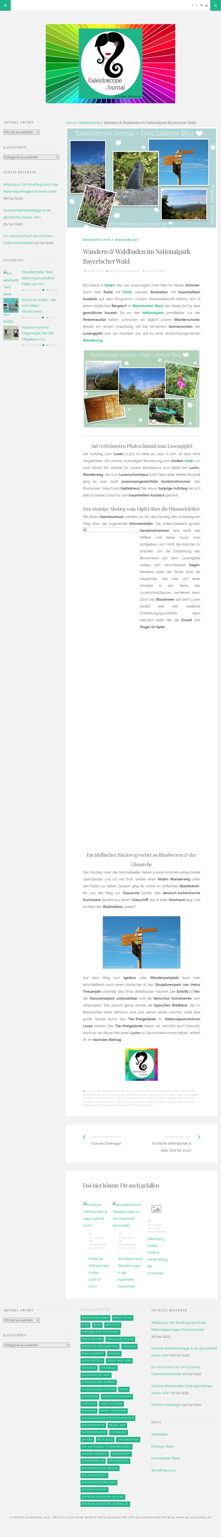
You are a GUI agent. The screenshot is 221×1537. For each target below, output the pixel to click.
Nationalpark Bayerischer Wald (107, 1102)
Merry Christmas (113, 1410)
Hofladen (89, 1368)
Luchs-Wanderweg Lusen (176, 1098)
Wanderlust (127, 239)
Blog (85, 1325)
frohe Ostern (92, 1339)
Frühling (129, 1346)
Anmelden (159, 1434)
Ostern (87, 1439)
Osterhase (118, 1432)
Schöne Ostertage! (166, 1405)
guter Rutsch (92, 1360)
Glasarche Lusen (162, 1094)
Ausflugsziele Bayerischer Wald (155, 1091)
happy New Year (119, 1360)
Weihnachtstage (94, 1489)
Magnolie (89, 1410)
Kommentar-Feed (165, 1458)
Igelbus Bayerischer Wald (135, 1098)
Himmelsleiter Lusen (98, 1098)
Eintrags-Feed (162, 1446)
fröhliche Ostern (120, 1339)
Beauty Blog (122, 1317)
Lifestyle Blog (111, 1403)
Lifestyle (89, 1403)
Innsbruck (108, 1368)
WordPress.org (163, 1470)
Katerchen (90, 1396)
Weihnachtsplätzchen (99, 1482)
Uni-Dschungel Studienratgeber (106, 1446)
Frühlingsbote (93, 1353)
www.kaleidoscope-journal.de (105, 1504)
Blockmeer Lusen (135, 1094)
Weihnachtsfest (94, 1475)
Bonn (97, 1325)
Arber (189, 461)
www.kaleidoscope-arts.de (103, 1496)
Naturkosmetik (93, 1425)
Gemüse (114, 1353)
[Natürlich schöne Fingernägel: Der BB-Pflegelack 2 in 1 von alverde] (11, 332)
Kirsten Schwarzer (123, 271)
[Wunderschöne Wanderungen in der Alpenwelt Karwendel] (127, 1215)
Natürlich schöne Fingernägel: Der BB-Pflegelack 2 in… (38, 333)
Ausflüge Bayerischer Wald (108, 1091)
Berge (115, 1094)
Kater (124, 1389)
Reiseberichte (89, 123)
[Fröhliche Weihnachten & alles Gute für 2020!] (97, 1215)
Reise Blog (105, 1439)
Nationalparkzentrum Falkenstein (108, 1418)
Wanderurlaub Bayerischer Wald (128, 1105)
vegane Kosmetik (94, 1453)
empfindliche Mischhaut (100, 1332)
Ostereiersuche (94, 1432)
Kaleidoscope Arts (96, 1375)
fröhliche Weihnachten (100, 1346)
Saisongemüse (128, 1439)
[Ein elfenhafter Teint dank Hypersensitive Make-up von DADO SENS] (11, 431)
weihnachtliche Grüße (100, 1468)
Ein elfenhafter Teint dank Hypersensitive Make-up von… (38, 278)
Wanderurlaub (93, 1461)
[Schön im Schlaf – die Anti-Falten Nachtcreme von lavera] (11, 305)
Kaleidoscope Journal (98, 1382)
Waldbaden (185, 1102)
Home (71, 123)
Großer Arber (188, 1094)
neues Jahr (117, 1425)
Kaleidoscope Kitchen (98, 1389)
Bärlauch (113, 1325)
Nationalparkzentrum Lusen (153, 1102)
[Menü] (5, 5)
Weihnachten (119, 1461)
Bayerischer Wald (95, 1317)
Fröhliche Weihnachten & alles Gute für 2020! (98, 1272)
